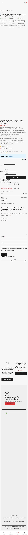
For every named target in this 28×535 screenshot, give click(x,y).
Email (2, 242)
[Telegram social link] (18, 184)
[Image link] (14, 463)
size (1, 166)
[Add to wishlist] (12, 261)
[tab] (6, 188)
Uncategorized (8, 10)
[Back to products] (2, 12)
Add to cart (16, 177)
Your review (4, 220)
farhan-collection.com (18, 526)
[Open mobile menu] (1, 2)
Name (3, 236)
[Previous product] (1, 12)
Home (1, 10)
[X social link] (13, 184)
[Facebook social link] (11, 184)
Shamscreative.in (17, 528)
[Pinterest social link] (15, 184)
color (1, 171)
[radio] (10, 169)
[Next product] (4, 12)
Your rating (4, 218)
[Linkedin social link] (16, 184)
